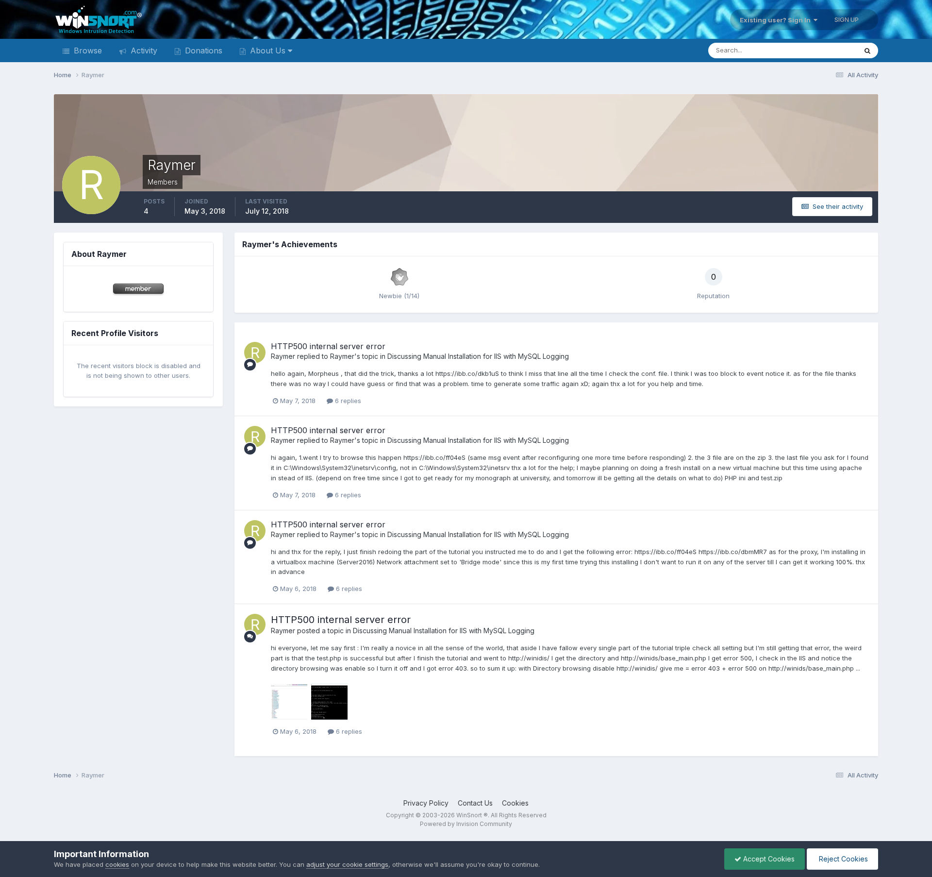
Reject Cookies (842, 859)
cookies (117, 864)
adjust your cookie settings (347, 864)
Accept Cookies (768, 859)
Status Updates (821, 50)
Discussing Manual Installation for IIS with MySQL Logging (478, 356)
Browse (86, 50)
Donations (202, 50)
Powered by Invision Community (466, 823)
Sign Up (846, 19)
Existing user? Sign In (777, 20)
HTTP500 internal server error (328, 346)
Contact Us (475, 803)
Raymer (283, 356)
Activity (142, 50)
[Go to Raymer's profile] (255, 352)
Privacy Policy (426, 803)
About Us (268, 50)
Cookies (515, 803)
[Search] (867, 50)
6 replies (347, 401)
